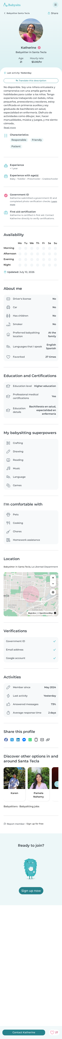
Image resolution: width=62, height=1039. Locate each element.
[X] (12, 740)
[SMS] (36, 740)
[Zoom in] (53, 578)
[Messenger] (24, 740)
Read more (10, 127)
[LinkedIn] (18, 740)
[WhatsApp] (30, 740)
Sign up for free (34, 824)
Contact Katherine (23, 1032)
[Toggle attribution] (55, 613)
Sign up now (31, 891)
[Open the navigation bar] (55, 5)
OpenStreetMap (46, 613)
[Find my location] (53, 592)
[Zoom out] (53, 584)
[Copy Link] (48, 740)
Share (54, 13)
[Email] (42, 740)
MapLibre (32, 613)
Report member (15, 824)
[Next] (57, 784)
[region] (31, 594)
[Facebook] (6, 740)
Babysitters (11, 806)
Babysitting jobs (29, 806)
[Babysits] (12, 4)
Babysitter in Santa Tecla (31, 52)
